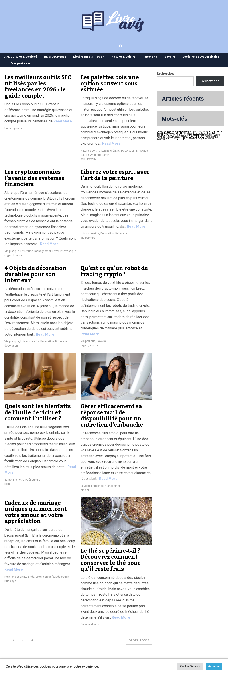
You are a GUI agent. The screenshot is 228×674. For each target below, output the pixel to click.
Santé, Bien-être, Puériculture (22, 479)
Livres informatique (64, 251)
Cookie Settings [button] (190, 666)
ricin (7, 483)
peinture (90, 237)
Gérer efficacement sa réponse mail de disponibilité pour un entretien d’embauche (112, 415)
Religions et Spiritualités (19, 576)
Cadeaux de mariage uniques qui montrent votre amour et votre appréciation (35, 512)
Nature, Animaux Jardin (95, 154)
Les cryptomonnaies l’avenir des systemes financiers (34, 178)
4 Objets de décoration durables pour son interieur (35, 274)
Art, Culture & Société (20, 56)
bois (83, 159)
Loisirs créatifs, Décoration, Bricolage (124, 150)
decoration (11, 345)
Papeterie (150, 56)
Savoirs (170, 56)
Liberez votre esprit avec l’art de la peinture (115, 175)
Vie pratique (20, 63)
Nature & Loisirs (123, 56)
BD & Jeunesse (55, 56)
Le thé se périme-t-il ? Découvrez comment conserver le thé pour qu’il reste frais (110, 560)
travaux (91, 159)
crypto (8, 255)
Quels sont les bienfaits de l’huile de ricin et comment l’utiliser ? (37, 412)
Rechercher (166, 74)
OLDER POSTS (138, 640)
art (82, 237)
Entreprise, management (35, 251)
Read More (62, 121)
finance (17, 255)
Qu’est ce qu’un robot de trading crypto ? (114, 271)
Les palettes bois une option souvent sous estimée (110, 83)
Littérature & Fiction (88, 56)
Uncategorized (13, 128)
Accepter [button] (214, 666)
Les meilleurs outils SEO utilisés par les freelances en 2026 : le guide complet (37, 87)
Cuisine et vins (90, 624)
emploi (85, 490)
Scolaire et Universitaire (200, 56)
